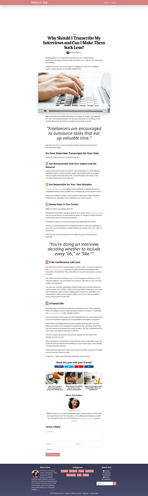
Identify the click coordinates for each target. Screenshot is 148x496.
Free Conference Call (57, 269)
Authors (106, 2)
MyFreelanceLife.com (86, 418)
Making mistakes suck (54, 189)
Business (64, 471)
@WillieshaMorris (74, 410)
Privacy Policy (94, 493)
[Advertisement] (74, 21)
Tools (74, 34)
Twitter (73, 420)
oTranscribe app (55, 313)
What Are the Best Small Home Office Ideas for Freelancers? (93, 388)
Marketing (73, 471)
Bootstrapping (96, 213)
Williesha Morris (75, 52)
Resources (86, 493)
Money (81, 471)
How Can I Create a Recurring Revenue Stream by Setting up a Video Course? (55, 388)
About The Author (74, 395)
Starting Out (71, 475)
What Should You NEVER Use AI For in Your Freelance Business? (74, 388)
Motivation (89, 471)
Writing (85, 475)
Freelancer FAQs (59, 493)
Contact (113, 2)
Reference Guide (76, 493)
